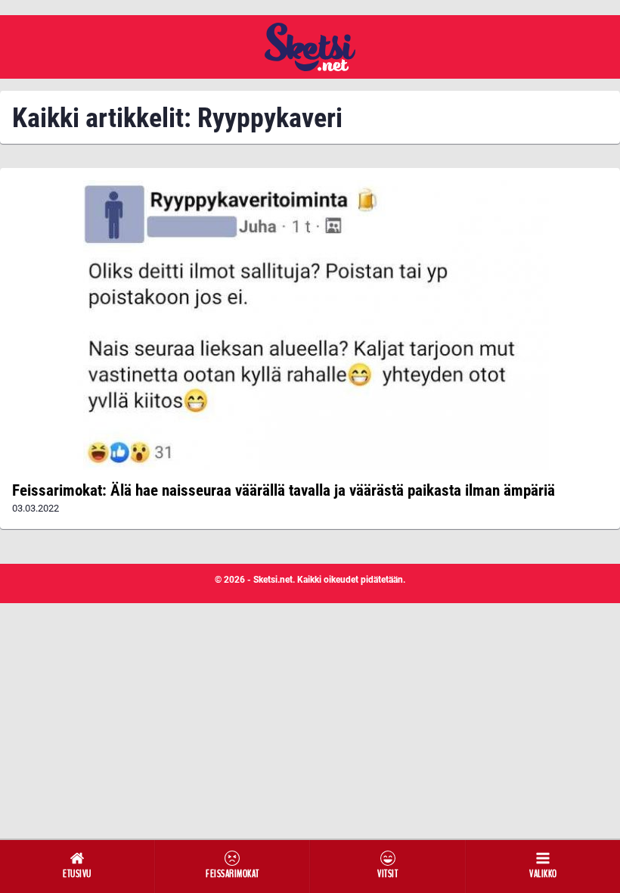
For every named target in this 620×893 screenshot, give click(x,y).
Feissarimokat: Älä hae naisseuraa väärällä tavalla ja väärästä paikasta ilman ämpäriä (283, 490)
